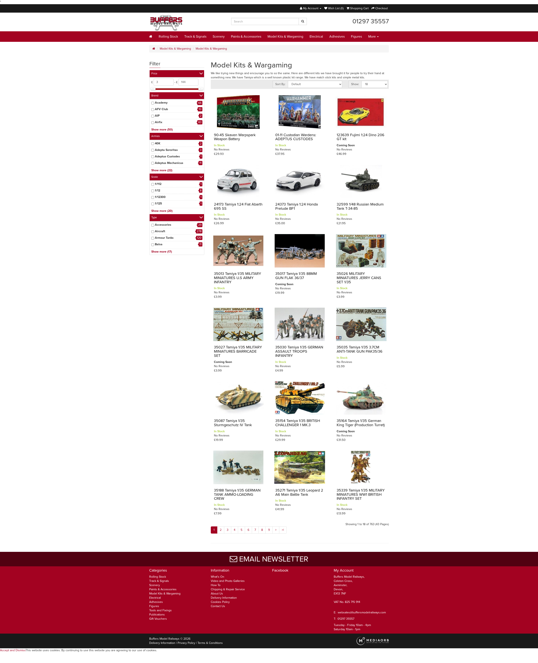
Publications (157, 614)
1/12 (157, 190)
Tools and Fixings (160, 610)
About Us (217, 593)
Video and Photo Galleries (228, 581)
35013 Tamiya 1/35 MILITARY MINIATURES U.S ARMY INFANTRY (237, 277)
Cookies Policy (220, 602)
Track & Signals (195, 36)
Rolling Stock (168, 36)
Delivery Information (224, 598)
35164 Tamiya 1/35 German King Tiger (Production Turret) (361, 422)
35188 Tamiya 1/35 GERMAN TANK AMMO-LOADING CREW (237, 494)
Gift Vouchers (158, 619)
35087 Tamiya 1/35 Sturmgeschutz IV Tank (233, 422)
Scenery (219, 36)
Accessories (163, 225)
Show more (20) (162, 211)
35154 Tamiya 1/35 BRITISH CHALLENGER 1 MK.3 (297, 422)
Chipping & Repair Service (228, 589)
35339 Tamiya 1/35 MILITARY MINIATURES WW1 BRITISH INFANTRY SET (361, 494)
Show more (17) (161, 251)
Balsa (158, 244)
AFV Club (161, 109)
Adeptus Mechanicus (169, 163)
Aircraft (160, 231)
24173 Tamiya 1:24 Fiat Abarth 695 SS (238, 206)
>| (283, 530)
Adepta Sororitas (166, 150)
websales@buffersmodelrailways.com (362, 612)
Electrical (316, 36)
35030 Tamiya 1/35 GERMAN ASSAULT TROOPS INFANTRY (299, 351)
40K (157, 143)
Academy (161, 102)
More (372, 36)
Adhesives (337, 36)
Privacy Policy (186, 643)
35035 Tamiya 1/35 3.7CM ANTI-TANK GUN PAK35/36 (359, 349)
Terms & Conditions (210, 643)
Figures (356, 36)
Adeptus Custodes (167, 156)
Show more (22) (161, 170)
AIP (157, 115)
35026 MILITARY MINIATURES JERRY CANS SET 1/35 (359, 277)
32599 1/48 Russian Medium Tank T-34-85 (360, 206)
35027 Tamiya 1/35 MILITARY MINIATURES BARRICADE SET (238, 351)
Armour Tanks (164, 238)
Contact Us (218, 606)
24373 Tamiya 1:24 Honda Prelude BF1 (296, 206)
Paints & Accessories (246, 36)
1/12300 (160, 197)
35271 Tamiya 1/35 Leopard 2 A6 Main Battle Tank (299, 492)
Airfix (158, 122)
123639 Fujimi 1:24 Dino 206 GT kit (360, 137)
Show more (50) (162, 129)
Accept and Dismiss (12, 650)
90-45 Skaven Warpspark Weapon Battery (235, 137)
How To (215, 585)
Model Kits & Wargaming (285, 36)
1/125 (158, 203)
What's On (217, 577)
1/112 (158, 184)
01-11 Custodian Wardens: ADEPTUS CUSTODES (295, 137)
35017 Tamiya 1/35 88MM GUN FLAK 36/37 (296, 275)
